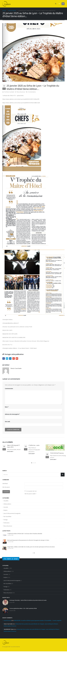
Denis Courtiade (10, 92)
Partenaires (6, 535)
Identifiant (5, 496)
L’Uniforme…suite (12, 445)
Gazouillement (7, 358)
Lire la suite (10, 453)
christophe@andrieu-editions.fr (10, 323)
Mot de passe (6, 499)
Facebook (3, 358)
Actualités (6, 513)
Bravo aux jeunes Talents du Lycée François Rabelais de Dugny (56, 460)
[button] (31, 475)
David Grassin (7, 633)
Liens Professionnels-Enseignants (12, 526)
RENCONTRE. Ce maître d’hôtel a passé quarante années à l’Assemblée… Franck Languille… (38, 633)
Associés (6, 519)
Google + (13, 358)
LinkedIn (10, 358)
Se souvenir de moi (31, 503)
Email (17, 358)
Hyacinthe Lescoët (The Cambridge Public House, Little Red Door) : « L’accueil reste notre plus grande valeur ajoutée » (35, 559)
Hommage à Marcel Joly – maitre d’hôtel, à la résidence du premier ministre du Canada (30, 546)
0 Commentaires (32, 92)
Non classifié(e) (7, 529)
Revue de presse (21, 92)
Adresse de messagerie (12, 414)
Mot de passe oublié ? (30, 506)
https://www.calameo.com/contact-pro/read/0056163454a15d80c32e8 (21, 102)
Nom (7, 407)
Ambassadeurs (7, 516)
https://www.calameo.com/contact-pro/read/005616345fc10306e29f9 (20, 99)
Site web (7, 421)
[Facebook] (59, 4)
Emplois (5, 522)
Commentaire (9, 388)
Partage (6, 532)
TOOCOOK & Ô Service (35, 453)
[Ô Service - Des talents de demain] (6, 3)
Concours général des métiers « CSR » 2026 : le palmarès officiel (23, 552)
